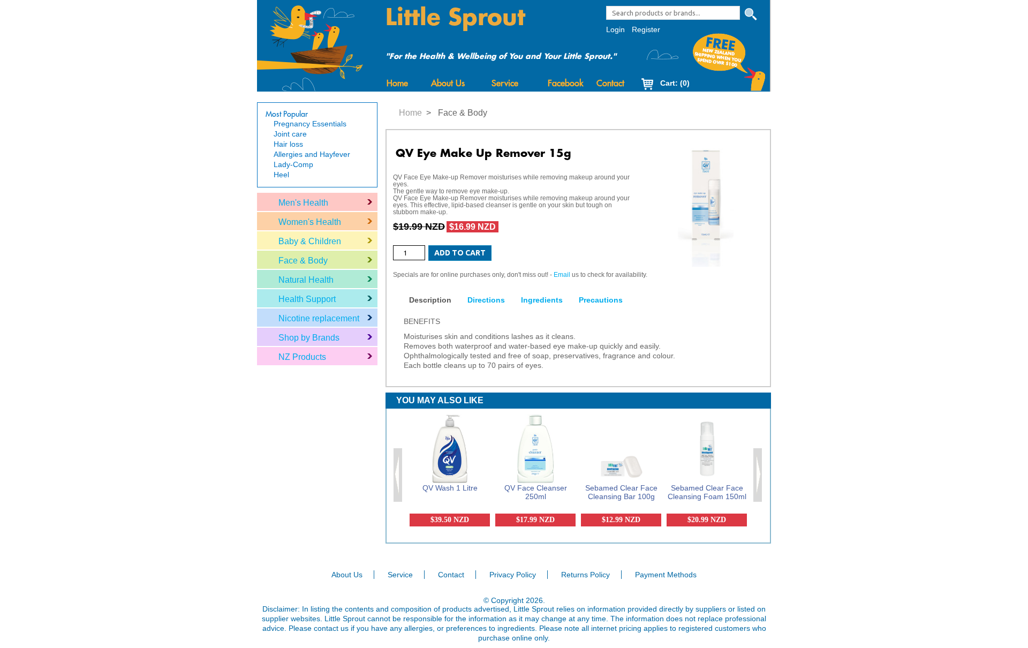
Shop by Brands (308, 337)
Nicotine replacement (318, 318)
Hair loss (288, 144)
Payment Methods (666, 574)
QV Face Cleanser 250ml (535, 492)
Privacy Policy (512, 574)
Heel (281, 174)
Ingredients (542, 300)
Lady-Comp (293, 164)
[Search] (751, 14)
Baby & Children (309, 241)
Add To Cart (460, 252)
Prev (398, 475)
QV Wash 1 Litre (450, 488)
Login (615, 29)
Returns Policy (585, 574)
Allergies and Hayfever (312, 154)
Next (758, 475)
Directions (486, 300)
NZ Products (302, 356)
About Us (448, 83)
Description (430, 300)
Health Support (307, 299)
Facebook (565, 83)
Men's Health (303, 202)
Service (505, 83)
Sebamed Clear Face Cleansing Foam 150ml (707, 492)
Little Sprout (455, 17)
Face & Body (303, 260)
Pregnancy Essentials (310, 123)
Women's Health (309, 222)
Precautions (601, 300)
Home (397, 83)
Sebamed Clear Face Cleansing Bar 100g (621, 492)
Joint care (290, 134)
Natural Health (306, 279)
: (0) (675, 83)
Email (562, 274)
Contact (610, 83)
